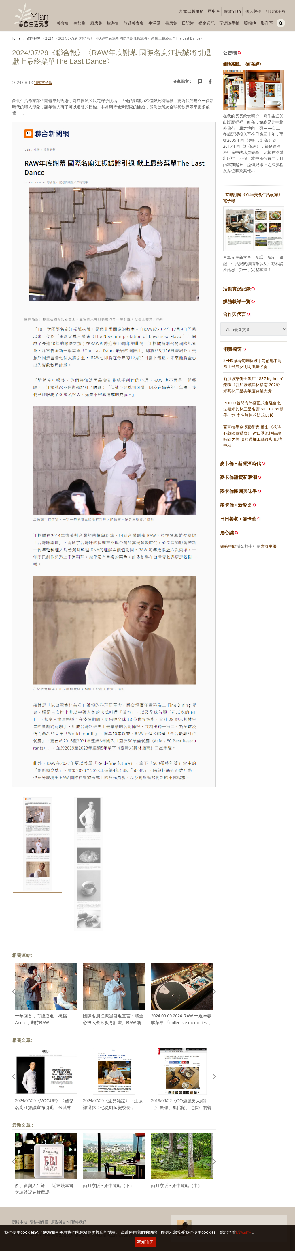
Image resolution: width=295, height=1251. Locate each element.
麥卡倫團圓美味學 (238, 491)
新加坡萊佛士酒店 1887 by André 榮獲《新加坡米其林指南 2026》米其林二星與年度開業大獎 (253, 384)
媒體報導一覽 (237, 301)
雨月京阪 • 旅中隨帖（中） (176, 1185)
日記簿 (188, 23)
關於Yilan (232, 11)
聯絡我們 (78, 1221)
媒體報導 (33, 38)
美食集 (63, 23)
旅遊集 (113, 23)
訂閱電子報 (276, 11)
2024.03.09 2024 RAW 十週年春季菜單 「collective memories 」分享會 (182, 1022)
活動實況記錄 (237, 288)
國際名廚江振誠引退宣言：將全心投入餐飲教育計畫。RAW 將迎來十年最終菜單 (113, 1022)
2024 (49, 38)
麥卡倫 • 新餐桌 (236, 505)
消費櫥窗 (232, 349)
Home (16, 38)
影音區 (267, 23)
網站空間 (228, 546)
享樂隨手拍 (229, 23)
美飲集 (79, 23)
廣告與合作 (60, 1221)
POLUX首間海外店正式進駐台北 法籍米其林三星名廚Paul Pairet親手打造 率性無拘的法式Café (253, 409)
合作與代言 (234, 314)
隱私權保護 (39, 1221)
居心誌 (227, 532)
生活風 (154, 23)
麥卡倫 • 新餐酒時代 (240, 463)
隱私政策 (244, 1232)
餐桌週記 (206, 23)
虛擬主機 (268, 546)
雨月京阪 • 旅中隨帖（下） (108, 1185)
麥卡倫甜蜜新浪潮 (238, 477)
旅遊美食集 (134, 23)
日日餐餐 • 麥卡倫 (238, 518)
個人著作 (253, 11)
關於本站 (19, 1221)
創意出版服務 (191, 11)
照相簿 (250, 23)
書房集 (171, 23)
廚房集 (96, 23)
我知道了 (145, 1241)
